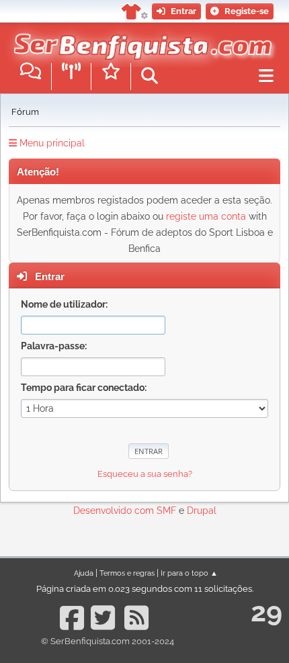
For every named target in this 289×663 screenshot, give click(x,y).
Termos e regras (127, 573)
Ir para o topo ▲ (189, 573)
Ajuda (83, 573)
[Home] (139, 39)
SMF (166, 510)
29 (266, 611)
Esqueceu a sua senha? (144, 474)
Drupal (201, 510)
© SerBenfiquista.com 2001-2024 (107, 641)
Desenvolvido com (115, 510)
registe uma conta (206, 216)
